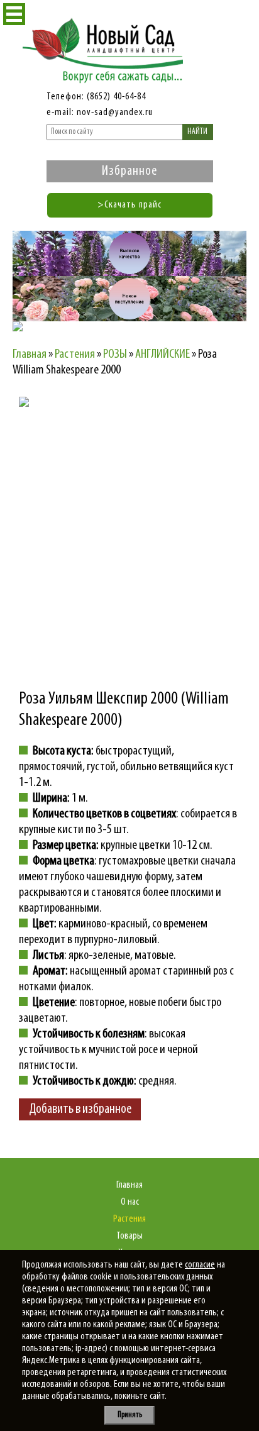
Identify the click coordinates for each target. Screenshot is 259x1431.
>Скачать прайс (129, 205)
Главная (129, 1185)
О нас (130, 1202)
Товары (129, 1236)
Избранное (129, 171)
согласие (200, 1265)
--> (129, 507)
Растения (129, 1219)
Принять (130, 1415)
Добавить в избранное (80, 1109)
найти (197, 132)
